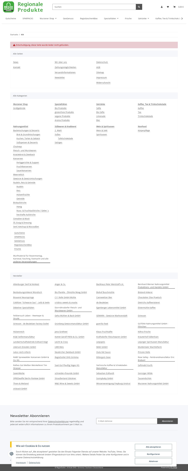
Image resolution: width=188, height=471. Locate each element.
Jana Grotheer (61, 331)
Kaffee (141, 108)
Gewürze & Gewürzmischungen (27, 178)
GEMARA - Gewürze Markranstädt (111, 315)
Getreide (20, 198)
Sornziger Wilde (145, 373)
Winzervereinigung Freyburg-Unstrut (113, 383)
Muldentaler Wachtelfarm (150, 347)
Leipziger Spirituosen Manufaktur (153, 342)
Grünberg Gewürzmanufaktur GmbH (71, 323)
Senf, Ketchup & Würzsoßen (26, 226)
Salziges (58, 142)
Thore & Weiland (21, 383)
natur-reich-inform (22, 352)
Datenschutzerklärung (58, 421)
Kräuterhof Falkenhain (148, 336)
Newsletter (60, 77)
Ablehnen (153, 461)
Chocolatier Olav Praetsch (150, 297)
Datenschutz (34, 462)
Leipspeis (100, 342)
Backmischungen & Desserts (26, 130)
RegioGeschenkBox (23, 245)
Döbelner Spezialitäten (23, 307)
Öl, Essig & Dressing (22, 222)
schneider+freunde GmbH (67, 373)
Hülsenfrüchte (23, 194)
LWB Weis (59, 347)
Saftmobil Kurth (145, 365)
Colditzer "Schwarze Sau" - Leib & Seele (31, 302)
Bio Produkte (60, 108)
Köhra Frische (144, 331)
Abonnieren (167, 421)
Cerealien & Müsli (21, 218)
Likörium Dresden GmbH (24, 347)
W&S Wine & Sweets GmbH (67, 383)
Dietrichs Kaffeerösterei (149, 302)
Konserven (18, 158)
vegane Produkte (62, 116)
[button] (162, 7)
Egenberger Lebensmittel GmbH (111, 307)
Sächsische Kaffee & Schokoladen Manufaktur (111, 366)
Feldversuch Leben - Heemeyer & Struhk (28, 317)
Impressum (21, 462)
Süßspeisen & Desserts (27, 142)
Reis (18, 190)
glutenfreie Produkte (64, 112)
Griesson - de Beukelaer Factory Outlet (31, 323)
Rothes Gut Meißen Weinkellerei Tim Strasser (30, 366)
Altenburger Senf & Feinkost (26, 284)
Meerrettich (18, 174)
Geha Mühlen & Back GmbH (67, 315)
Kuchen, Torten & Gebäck (28, 138)
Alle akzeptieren (153, 447)
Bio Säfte (100, 112)
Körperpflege (144, 130)
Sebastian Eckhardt (105, 373)
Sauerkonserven (24, 170)
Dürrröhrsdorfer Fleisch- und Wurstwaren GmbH (68, 309)
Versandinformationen (65, 72)
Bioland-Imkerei (145, 292)
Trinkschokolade (145, 116)
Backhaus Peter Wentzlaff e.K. (110, 284)
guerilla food (102, 323)
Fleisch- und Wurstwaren (24, 150)
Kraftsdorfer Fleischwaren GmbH (111, 336)
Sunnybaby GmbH (104, 378)
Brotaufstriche (19, 202)
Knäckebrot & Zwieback (24, 154)
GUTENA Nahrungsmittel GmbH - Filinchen (153, 325)
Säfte (98, 108)
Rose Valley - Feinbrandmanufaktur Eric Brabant (156, 358)
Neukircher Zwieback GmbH (68, 352)
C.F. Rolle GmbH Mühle (65, 297)
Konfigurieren (153, 454)
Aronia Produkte (62, 120)
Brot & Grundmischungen (28, 134)
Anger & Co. (60, 284)
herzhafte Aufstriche (26, 214)
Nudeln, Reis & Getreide (24, 182)
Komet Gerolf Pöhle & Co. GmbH (69, 336)
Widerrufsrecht (103, 82)
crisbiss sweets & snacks (66, 302)
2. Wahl (58, 130)
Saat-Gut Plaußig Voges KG (67, 365)
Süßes (57, 134)
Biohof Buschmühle (105, 292)
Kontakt (16, 67)
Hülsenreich (18, 331)
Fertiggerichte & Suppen (28, 162)
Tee (139, 112)
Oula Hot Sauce (103, 352)
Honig (19, 206)
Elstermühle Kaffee (147, 307)
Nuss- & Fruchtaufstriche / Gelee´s (33, 210)
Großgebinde (19, 108)
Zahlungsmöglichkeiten (65, 67)
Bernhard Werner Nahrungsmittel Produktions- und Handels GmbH (153, 285)
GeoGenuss (19, 241)
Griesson (142, 315)
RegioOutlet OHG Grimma (66, 357)
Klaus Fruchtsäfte (104, 331)
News (15, 62)
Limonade (100, 116)
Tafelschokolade (65, 138)
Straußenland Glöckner (65, 378)
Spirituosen (101, 134)
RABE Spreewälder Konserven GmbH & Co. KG (31, 358)
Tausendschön (144, 378)
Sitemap (100, 72)
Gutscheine (19, 232)
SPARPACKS (19, 237)
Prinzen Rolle (144, 352)
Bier (98, 120)
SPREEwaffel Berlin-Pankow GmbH (29, 378)
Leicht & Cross (61, 342)
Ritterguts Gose (103, 357)
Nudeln (20, 186)
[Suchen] (139, 7)
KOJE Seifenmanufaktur (24, 336)
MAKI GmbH (101, 347)
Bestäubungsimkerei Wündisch (27, 292)
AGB (98, 67)
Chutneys (17, 146)
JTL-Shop (173, 467)
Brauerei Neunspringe (23, 297)
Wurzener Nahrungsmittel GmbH (153, 383)
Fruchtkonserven (24, 166)
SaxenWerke (18, 373)
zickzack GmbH (20, 388)
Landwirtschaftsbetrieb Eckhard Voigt (30, 342)
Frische (17, 249)
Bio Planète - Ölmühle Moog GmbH (71, 292)
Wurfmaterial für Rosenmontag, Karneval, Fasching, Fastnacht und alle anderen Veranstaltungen (30, 258)
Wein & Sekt (101, 130)
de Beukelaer (102, 302)
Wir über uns (61, 62)
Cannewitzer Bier (104, 297)
